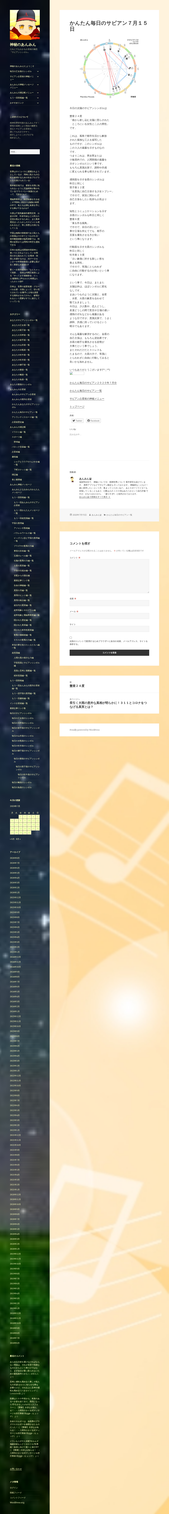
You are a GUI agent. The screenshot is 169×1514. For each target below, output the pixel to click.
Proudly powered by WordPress (85, 729)
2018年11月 (15, 1318)
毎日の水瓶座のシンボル (23, 740)
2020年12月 (15, 1194)
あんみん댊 (96, 514)
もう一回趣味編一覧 (21, 698)
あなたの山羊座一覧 (21, 344)
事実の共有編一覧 (22, 550)
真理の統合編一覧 (22, 600)
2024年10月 (15, 966)
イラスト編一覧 (19, 432)
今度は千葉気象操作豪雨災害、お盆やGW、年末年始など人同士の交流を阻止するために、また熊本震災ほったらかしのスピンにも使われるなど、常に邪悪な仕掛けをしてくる (25, 220)
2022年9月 (15, 1090)
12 (37, 820)
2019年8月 (15, 1273)
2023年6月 (15, 1046)
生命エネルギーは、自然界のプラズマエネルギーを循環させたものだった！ (25, 1424)
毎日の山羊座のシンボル (23, 735)
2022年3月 (15, 1120)
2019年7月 (15, 1278)
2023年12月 (15, 1016)
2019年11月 (15, 1258)
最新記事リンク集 (22, 580)
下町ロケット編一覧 (23, 469)
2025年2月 (15, 947)
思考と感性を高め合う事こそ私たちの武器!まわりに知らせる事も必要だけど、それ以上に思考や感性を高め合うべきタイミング (25, 1386)
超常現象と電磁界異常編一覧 (27, 615)
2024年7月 (15, 981)
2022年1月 (15, 1130)
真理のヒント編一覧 (23, 595)
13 (12, 824)
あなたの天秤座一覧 (21, 335)
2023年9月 (15, 1031)
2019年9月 (15, 1268)
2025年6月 (15, 927)
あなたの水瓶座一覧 (21, 349)
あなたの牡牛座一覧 (21, 354)
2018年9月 (15, 1328)
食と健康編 (17, 479)
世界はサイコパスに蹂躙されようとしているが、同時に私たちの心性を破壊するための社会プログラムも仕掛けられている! (25, 176)
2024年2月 (15, 1006)
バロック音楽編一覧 (21, 446)
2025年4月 (15, 937)
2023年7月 (15, 1041)
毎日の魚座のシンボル (22, 787)
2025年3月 (15, 942)
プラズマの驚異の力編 (24, 545)
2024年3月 (15, 1001)
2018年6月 (15, 1343)
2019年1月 (15, 1308)
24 (29, 828)
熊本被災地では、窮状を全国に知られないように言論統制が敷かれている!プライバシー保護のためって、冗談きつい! (25, 190)
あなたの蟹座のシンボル (21, 384)
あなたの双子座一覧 (21, 330)
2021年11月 (15, 1140)
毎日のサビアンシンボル (21, 713)
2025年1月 (15, 952)
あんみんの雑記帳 (18, 427)
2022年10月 (15, 1085)
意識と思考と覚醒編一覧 (25, 670)
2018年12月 (15, 1313)
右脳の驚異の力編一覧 (24, 560)
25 (33, 828)
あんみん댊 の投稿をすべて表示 (93, 496)
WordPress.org (17, 1502)
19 (37, 824)
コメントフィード (18, 1497)
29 (20, 832)
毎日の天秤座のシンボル (23, 722)
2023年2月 (15, 1065)
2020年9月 (15, 1209)
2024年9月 (15, 971)
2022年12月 (15, 1075)
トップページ (77, 406)
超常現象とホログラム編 (25, 610)
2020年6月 (15, 1224)
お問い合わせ (16, 1468)
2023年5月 (15, 1050)
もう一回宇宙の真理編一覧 (24, 693)
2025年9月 (15, 912)
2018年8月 (15, 1333)
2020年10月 (15, 1204)
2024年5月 (15, 991)
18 (33, 824)
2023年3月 (15, 1060)
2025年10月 (15, 907)
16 (25, 824)
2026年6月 (15, 867)
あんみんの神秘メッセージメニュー (22, 86)
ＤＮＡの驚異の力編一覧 (25, 639)
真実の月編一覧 (21, 590)
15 (20, 824)
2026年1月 (15, 892)
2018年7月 (15, 1338)
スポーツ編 (17, 436)
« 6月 (12, 839)
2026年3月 (15, 882)
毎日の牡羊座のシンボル (23, 745)
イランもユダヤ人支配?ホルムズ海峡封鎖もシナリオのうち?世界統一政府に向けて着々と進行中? (24, 1444)
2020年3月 (15, 1239)
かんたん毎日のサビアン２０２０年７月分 (93, 382)
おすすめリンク (17, 102)
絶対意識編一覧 (21, 675)
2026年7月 (15, 863)
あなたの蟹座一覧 (20, 369)
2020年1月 (15, 1248)
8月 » (18, 839)
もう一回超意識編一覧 (24, 518)
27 (12, 832)
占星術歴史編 (18, 422)
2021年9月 (15, 1150)
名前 (73, 598)
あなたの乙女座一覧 (21, 325)
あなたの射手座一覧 (21, 340)
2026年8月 (15, 858)
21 (16, 828)
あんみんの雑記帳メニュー (22, 92)
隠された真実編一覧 (23, 625)
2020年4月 (15, 1234)
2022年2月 (15, 1125)
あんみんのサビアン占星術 (24, 394)
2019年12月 (15, 1253)
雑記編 (15, 474)
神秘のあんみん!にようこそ (22, 66)
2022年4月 (15, 1115)
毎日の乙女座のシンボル (21, 71)
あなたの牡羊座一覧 (21, 359)
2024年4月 (15, 996)
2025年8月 (15, 917)
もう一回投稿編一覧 (19, 97)
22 (20, 828)
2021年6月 (15, 1164)
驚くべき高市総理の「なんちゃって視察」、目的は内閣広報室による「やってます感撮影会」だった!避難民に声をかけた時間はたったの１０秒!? (25, 275)
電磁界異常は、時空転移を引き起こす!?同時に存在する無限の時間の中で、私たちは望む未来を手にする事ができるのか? (25, 204)
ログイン (14, 1487)
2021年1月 (15, 1189)
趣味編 (15, 456)
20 (12, 828)
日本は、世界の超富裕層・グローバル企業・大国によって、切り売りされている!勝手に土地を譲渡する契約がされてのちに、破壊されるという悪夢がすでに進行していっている (25, 294)
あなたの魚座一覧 (20, 379)
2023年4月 (15, 1055)
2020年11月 (15, 1199)
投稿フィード (16, 1492)
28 (16, 832)
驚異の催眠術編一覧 (23, 634)
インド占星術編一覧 (19, 703)
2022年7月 (15, 1100)
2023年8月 (15, 1036)
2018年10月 (15, 1323)
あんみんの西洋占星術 (22, 399)
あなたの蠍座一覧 (20, 374)
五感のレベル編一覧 (23, 555)
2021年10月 (15, 1145)
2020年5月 (15, 1229)
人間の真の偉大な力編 (24, 657)
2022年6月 (15, 1105)
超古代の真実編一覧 (23, 605)
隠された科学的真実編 (24, 630)
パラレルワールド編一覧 (25, 533)
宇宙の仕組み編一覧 (23, 570)
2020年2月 (15, 1244)
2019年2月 (15, 1303)
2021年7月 (15, 1159)
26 (37, 828)
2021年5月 (15, 1169)
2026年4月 (15, 877)
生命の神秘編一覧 (22, 585)
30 (25, 832)
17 (29, 824)
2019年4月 (15, 1293)
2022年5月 (15, 1110)
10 (29, 820)
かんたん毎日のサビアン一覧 (25, 412)
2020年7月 (15, 1219)
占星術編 (16, 451)
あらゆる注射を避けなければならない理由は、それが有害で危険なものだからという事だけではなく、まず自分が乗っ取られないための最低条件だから (25, 1367)
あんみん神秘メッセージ (21, 484)
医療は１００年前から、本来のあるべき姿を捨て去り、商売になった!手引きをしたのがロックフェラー (25, 1403)
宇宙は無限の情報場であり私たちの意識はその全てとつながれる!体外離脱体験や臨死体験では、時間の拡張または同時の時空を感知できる (25, 239)
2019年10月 (15, 1263)
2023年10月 (15, 1026)
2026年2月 (15, 887)
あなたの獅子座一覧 (21, 364)
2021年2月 (15, 1184)
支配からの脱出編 (22, 575)
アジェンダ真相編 (22, 528)
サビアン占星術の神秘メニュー (22, 78)
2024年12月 (15, 956)
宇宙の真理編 (18, 523)
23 (25, 828)
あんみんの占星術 (18, 389)
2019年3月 (15, 1298)
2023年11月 (15, 1021)
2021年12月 (15, 1135)
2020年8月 (15, 1214)
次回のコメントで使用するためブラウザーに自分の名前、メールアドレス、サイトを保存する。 (109, 643)
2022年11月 (15, 1080)
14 (16, 824)
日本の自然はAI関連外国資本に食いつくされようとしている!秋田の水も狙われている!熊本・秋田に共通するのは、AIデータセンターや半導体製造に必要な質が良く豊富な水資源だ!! (25, 257)
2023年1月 (15, 1070)
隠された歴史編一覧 (23, 620)
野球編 (17, 441)
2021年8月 (15, 1155)
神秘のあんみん (23, 44)
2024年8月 (15, 976)
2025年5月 (15, 932)
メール (74, 611)
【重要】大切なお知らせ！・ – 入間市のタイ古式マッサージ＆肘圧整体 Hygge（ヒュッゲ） (25, 1412)
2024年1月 (15, 1011)
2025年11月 (15, 902)
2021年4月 (15, 1174)
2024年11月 (15, 961)
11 (33, 820)
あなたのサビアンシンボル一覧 (24, 320)
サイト (73, 624)
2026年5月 (15, 872)
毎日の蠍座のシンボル (22, 782)
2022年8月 (15, 1095)
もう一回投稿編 (17, 680)
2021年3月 (15, 1179)
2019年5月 (15, 1288)
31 (29, 832)
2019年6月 (15, 1283)
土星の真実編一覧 (22, 565)
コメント (75, 557)
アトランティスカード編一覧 (25, 417)
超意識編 (16, 652)
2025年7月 (15, 922)
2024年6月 (15, 986)
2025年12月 (15, 897)
